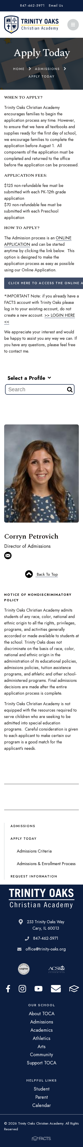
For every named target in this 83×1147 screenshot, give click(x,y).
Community (41, 1054)
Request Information (34, 876)
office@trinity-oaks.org (46, 949)
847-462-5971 (32, 5)
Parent (41, 1097)
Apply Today (24, 838)
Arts (41, 1046)
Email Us (56, 5)
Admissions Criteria (34, 851)
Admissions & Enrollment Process (46, 864)
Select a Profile (27, 378)
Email (56, 988)
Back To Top (47, 574)
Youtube (38, 988)
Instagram (22, 988)
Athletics (41, 1038)
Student (42, 1088)
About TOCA (41, 1013)
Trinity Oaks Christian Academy (31, 25)
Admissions (23, 826)
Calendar (41, 1105)
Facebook (8, 988)
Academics (41, 1030)
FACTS (74, 988)
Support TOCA (41, 1062)
